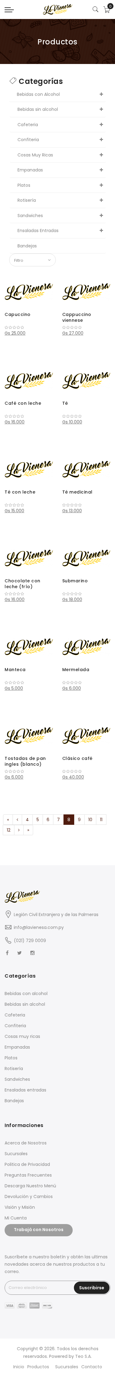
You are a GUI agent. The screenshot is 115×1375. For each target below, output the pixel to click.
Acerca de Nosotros (26, 1143)
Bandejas (14, 1101)
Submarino (75, 581)
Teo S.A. (83, 1356)
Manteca (15, 670)
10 (90, 820)
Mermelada (76, 670)
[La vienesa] (57, 9)
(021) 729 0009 (30, 940)
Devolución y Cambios (29, 1196)
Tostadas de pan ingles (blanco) (25, 761)
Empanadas (17, 1047)
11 (101, 820)
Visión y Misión (20, 1207)
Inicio (18, 1367)
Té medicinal (77, 492)
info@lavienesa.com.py (39, 927)
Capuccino (18, 314)
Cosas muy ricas (22, 1036)
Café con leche (23, 403)
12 (8, 830)
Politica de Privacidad (27, 1164)
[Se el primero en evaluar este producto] (29, 327)
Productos (38, 1367)
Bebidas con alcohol (26, 993)
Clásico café (77, 758)
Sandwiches (17, 1079)
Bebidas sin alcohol (25, 1004)
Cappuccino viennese (76, 317)
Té (65, 403)
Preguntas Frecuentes (28, 1175)
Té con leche (20, 492)
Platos (11, 1058)
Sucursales (16, 1154)
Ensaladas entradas (25, 1090)
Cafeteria (15, 1015)
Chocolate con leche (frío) (22, 584)
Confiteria (15, 1026)
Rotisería (14, 1068)
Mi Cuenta (16, 1218)
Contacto (91, 1367)
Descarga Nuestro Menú (30, 1186)
